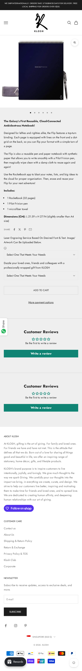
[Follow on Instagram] (16, 626)
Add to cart (41, 290)
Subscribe (15, 612)
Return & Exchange (14, 547)
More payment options (41, 302)
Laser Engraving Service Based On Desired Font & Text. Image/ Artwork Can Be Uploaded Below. (39, 240)
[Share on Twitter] (19, 229)
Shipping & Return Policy (18, 541)
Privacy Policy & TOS (16, 554)
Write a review (41, 353)
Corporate (9, 566)
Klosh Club (10, 560)
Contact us (10, 528)
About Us (9, 535)
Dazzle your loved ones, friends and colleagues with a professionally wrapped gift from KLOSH (34, 265)
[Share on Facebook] (14, 229)
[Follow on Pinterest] (25, 626)
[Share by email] (30, 229)
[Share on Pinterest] (25, 229)
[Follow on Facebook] (6, 626)
